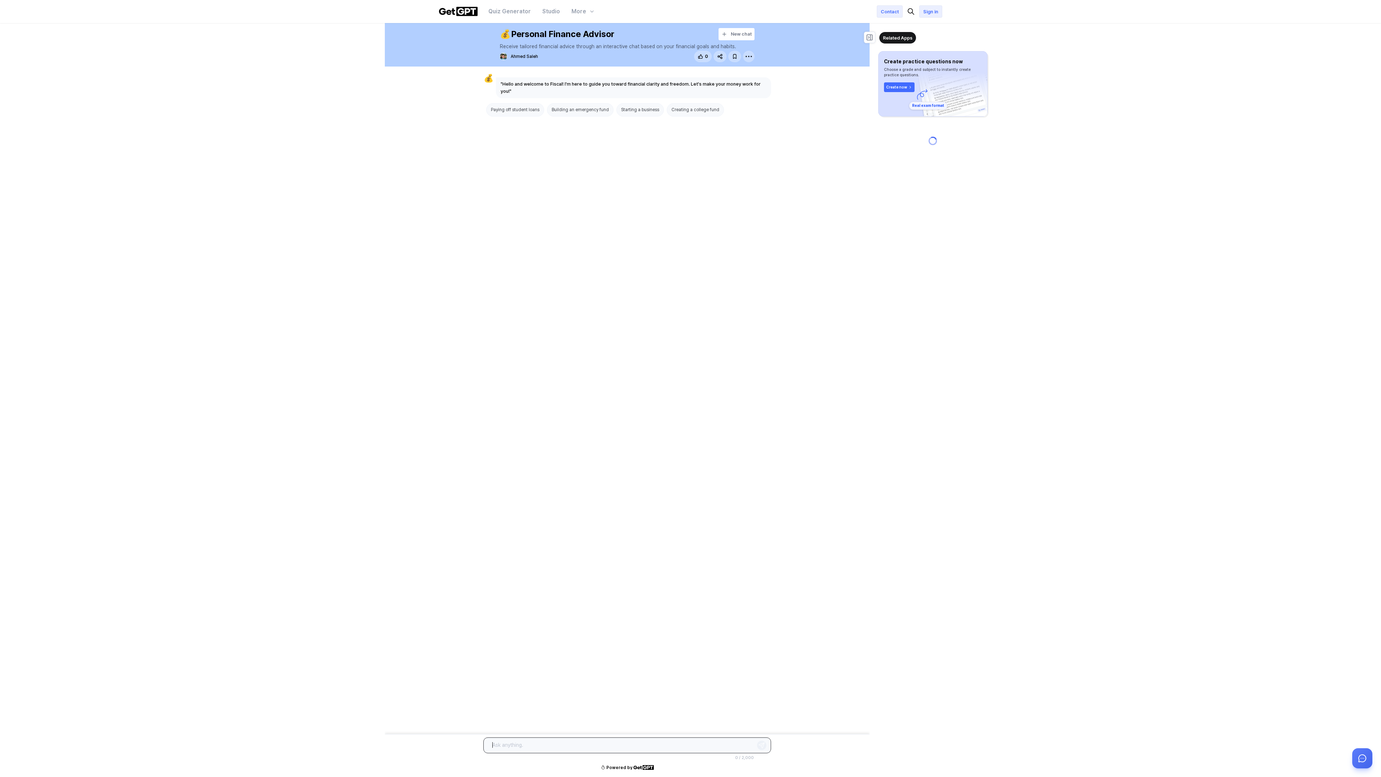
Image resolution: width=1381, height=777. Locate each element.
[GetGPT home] (458, 11)
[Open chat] (1362, 758)
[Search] (911, 11)
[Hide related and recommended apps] (869, 37)
